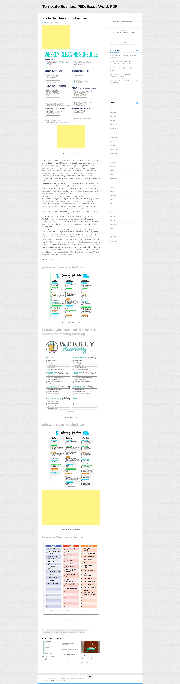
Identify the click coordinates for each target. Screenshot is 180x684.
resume (113, 220)
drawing (113, 166)
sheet (112, 228)
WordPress (52, 680)
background (114, 112)
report (113, 216)
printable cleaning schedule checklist (57, 630)
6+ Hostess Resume (69, 655)
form (112, 170)
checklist (113, 145)
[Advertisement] (56, 37)
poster (113, 199)
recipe (113, 212)
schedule (114, 224)
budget (113, 120)
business (114, 124)
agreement (114, 108)
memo (113, 183)
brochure (114, 116)
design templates (116, 158)
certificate (114, 137)
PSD (112, 203)
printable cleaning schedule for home (78, 630)
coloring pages (115, 149)
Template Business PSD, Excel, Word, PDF (79, 6)
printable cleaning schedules (76, 632)
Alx (64, 680)
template (45, 22)
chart (112, 141)
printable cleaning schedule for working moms (55, 632)
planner (113, 195)
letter (112, 174)
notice (113, 191)
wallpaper (114, 241)
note (112, 187)
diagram (113, 162)
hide (52, 260)
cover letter (114, 153)
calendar (113, 128)
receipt (113, 208)
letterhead (114, 178)
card (112, 133)
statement (114, 233)
